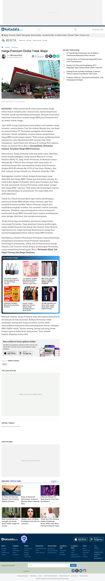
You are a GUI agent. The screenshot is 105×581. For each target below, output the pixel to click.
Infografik (63, 550)
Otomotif (71, 35)
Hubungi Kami (83, 576)
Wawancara (74, 554)
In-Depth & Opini (61, 35)
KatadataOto (98, 558)
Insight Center (98, 552)
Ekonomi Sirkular (53, 550)
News (84, 548)
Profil (37, 550)
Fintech (26, 550)
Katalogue (86, 552)
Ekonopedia (26, 35)
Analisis (62, 552)
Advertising (33, 576)
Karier (40, 576)
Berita (6, 35)
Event (96, 556)
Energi (45, 40)
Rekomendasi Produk (10, 258)
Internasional (37, 40)
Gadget (26, 554)
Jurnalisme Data (48, 35)
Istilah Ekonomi (40, 552)
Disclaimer (74, 576)
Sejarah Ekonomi (41, 548)
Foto (84, 554)
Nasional (22, 40)
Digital (18, 35)
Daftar (73, 565)
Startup (26, 552)
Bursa (14, 552)
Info (87, 35)
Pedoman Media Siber (50, 576)
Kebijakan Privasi (64, 576)
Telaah (73, 550)
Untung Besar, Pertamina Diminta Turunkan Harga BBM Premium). (27, 147)
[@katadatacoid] (84, 570)
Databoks (97, 554)
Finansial (12, 35)
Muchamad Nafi (16, 55)
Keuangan (16, 550)
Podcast (83, 35)
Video (77, 35)
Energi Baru (51, 548)
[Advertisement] (83, 99)
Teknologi (27, 556)
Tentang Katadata (22, 576)
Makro (15, 548)
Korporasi (16, 554)
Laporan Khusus (76, 556)
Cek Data (62, 554)
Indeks (96, 548)
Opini (72, 552)
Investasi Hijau (52, 552)
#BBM (5, 364)
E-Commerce (28, 548)
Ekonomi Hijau (36, 35)
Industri (29, 40)
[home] (2, 35)
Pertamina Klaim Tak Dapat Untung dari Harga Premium (29, 251)
